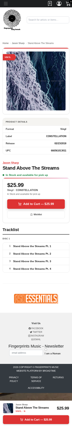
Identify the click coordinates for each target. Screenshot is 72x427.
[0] (68, 4)
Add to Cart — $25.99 (38, 203)
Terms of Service (36, 379)
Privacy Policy (14, 379)
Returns (58, 377)
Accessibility (36, 388)
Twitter (37, 332)
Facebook (37, 328)
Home (6, 43)
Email (37, 339)
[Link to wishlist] (50, 4)
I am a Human (53, 353)
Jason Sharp (18, 43)
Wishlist (38, 214)
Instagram (37, 335)
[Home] (12, 19)
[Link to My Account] (59, 4)
